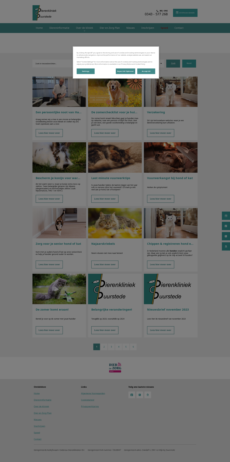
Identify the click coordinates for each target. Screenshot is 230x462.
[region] (116, 62)
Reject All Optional (125, 71)
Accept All (146, 71)
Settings (85, 71)
